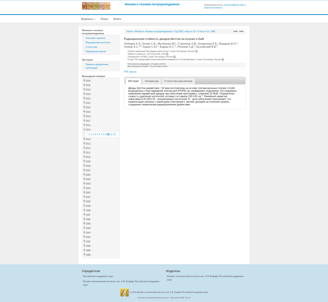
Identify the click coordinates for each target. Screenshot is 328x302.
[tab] (133, 81)
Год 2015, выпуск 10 (184, 31)
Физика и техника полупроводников (152, 4)
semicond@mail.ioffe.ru (235, 5)
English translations (213, 7)
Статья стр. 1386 (206, 31)
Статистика (91, 47)
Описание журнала (95, 38)
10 (108, 134)
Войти (117, 19)
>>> (241, 31)
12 (114, 134)
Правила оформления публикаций (97, 66)
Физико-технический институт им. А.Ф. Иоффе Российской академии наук (172, 292)
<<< (236, 31)
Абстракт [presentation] (133, 81)
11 (111, 134)
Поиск (104, 19)
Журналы (87, 19)
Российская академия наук (98, 276)
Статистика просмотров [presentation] (178, 81)
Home (129, 31)
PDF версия (130, 71)
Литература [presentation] (152, 81)
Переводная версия (96, 51)
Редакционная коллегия (98, 42)
